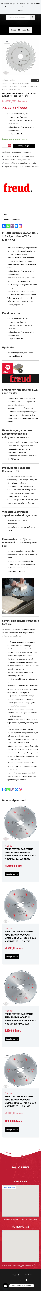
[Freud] (18, 189)
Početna (5, 80)
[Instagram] (20, 226)
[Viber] (12, 226)
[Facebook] (4, 226)
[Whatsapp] (8, 226)
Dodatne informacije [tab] (12, 219)
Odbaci (20, 10)
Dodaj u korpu (23, 146)
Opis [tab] (5, 214)
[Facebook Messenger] (16, 226)
